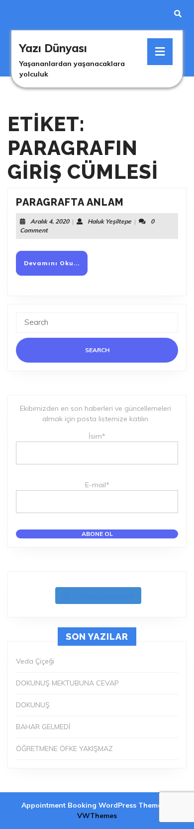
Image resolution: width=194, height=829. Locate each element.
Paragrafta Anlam (70, 202)
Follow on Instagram (103, 595)
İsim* (97, 436)
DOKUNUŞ (33, 704)
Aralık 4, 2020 (49, 221)
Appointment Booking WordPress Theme (92, 805)
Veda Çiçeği (35, 661)
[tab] (160, 51)
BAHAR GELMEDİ (43, 726)
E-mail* (97, 484)
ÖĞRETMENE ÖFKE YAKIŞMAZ (64, 748)
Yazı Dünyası (53, 48)
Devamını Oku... (56, 267)
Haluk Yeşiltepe (109, 221)
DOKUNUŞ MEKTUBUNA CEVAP (67, 682)
